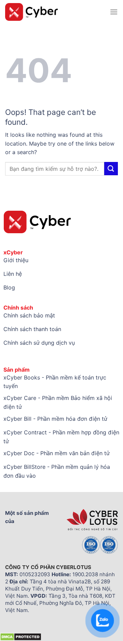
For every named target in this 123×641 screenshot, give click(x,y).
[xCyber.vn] (55, 12)
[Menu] (114, 11)
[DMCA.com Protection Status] (20, 636)
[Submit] (111, 168)
